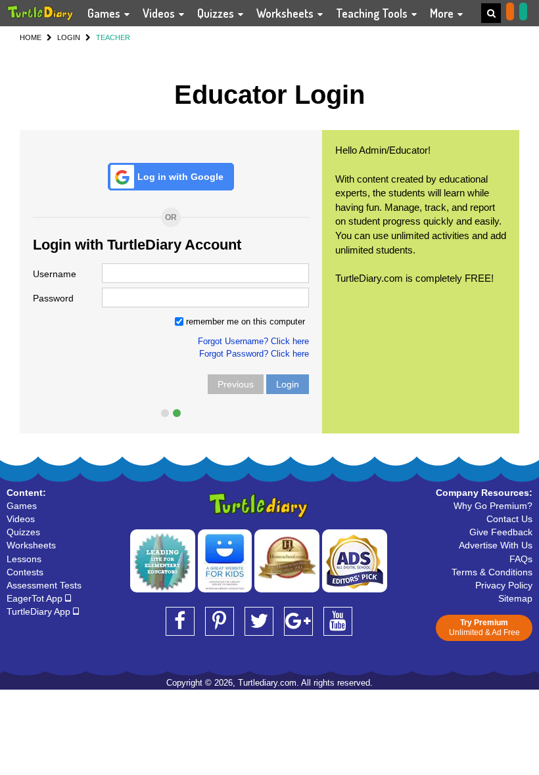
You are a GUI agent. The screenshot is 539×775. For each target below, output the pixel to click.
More (443, 13)
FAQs (520, 559)
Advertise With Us (495, 545)
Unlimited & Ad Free (484, 627)
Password (53, 298)
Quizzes (217, 13)
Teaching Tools (373, 13)
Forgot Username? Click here (253, 341)
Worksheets (286, 13)
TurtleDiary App (40, 611)
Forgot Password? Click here (254, 354)
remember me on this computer (244, 321)
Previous (236, 384)
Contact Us (509, 519)
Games (105, 13)
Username (54, 274)
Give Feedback (500, 532)
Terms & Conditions (492, 572)
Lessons (24, 559)
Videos (160, 13)
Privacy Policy (503, 585)
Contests (25, 572)
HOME (30, 37)
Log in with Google (180, 176)
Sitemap (515, 598)
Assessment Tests (44, 585)
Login (287, 384)
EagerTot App (36, 598)
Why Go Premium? (493, 505)
